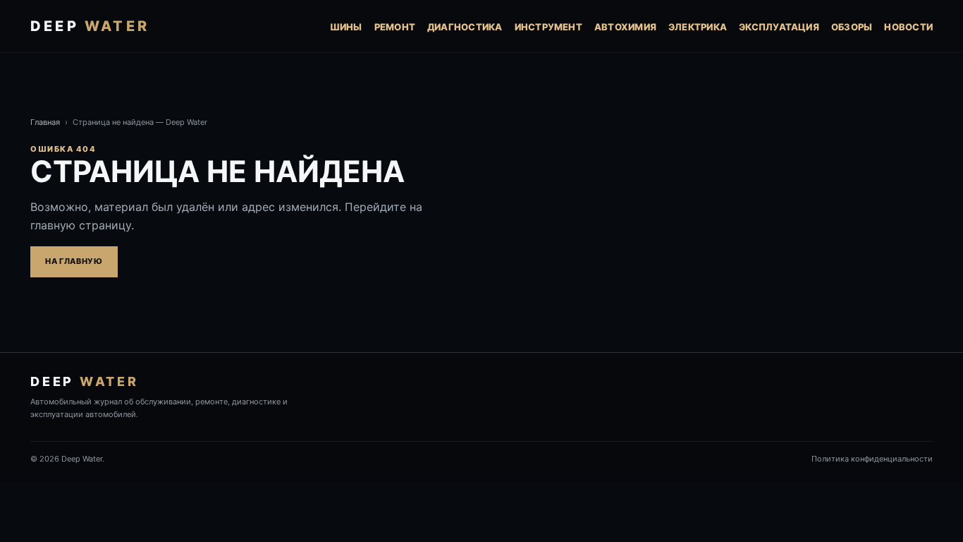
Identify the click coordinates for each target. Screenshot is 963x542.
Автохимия (625, 26)
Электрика (697, 26)
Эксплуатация (779, 26)
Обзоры (851, 26)
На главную (74, 261)
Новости (908, 26)
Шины (346, 26)
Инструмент (548, 26)
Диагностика (465, 26)
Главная (45, 122)
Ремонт (394, 26)
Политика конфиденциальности (872, 459)
